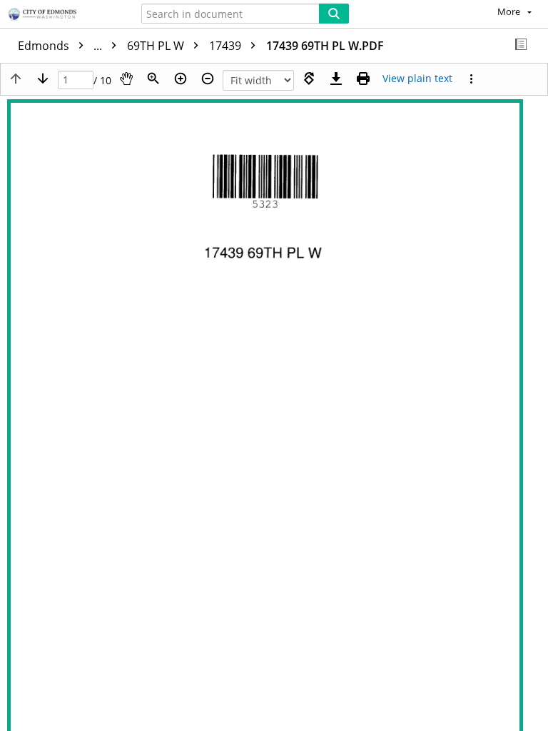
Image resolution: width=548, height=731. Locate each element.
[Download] (336, 78)
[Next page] (43, 78)
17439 (226, 46)
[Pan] (126, 78)
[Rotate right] (309, 78)
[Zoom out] (208, 78)
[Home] (60, 15)
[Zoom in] (180, 78)
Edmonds (61, 46)
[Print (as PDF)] (363, 78)
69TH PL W (157, 46)
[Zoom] (153, 78)
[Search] (334, 14)
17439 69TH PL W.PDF (325, 46)
